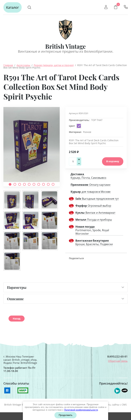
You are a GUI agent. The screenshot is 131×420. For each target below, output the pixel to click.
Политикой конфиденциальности (81, 410)
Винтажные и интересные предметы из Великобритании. (65, 51)
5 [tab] (29, 184)
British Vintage (65, 46)
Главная (8, 65)
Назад (16, 318)
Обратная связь (118, 361)
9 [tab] (48, 184)
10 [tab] (53, 184)
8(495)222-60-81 (117, 356)
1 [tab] (10, 184)
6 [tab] (34, 184)
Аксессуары (23, 65)
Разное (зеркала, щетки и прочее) (54, 65)
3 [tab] (20, 184)
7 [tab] (39, 184)
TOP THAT (97, 120)
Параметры (16, 287)
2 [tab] (15, 184)
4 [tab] (24, 184)
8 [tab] (43, 184)
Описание (15, 298)
